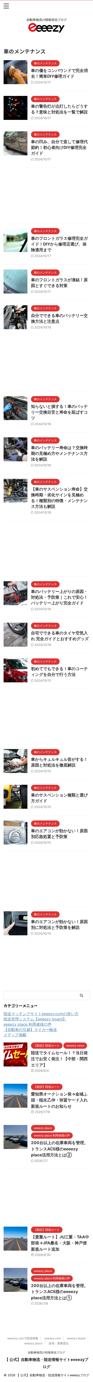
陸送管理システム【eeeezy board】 (35, 1019)
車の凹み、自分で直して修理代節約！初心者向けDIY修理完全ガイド (59, 147)
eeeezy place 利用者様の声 (28, 1024)
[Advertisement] (46, 197)
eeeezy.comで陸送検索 (22, 1338)
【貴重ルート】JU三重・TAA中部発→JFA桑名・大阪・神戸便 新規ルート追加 (60, 1243)
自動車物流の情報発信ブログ (46, 1352)
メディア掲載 (15, 1034)
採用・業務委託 (59, 1343)
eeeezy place (33, 1343)
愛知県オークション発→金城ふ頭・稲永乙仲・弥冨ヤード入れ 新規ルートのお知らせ (61, 1100)
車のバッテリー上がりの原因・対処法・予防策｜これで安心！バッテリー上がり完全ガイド (59, 597)
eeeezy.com (52, 1338)
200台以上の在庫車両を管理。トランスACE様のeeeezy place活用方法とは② (59, 1148)
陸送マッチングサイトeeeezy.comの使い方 (41, 1013)
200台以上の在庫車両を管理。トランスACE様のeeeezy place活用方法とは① (59, 1291)
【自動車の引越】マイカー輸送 (30, 1029)
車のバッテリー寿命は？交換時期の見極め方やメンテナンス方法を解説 (59, 453)
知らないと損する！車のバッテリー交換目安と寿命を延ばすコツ (59, 412)
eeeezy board (76, 1338)
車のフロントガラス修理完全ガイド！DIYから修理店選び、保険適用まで (59, 244)
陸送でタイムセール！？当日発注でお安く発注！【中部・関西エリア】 (59, 1058)
